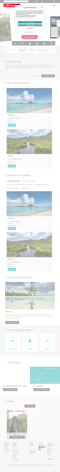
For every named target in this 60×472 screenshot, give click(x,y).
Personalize (30, 28)
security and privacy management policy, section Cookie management (30, 17)
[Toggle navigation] (54, 5)
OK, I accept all (30, 22)
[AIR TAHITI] (12, 5)
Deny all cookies (30, 25)
